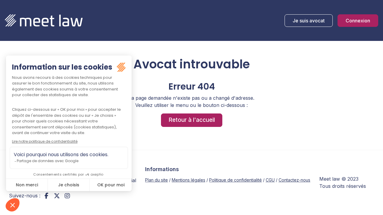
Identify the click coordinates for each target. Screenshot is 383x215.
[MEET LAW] (44, 20)
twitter (56, 195)
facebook (46, 195)
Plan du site (156, 179)
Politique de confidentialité (235, 179)
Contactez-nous (294, 179)
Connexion (358, 21)
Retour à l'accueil (191, 119)
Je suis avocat (309, 21)
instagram (67, 195)
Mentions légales (188, 179)
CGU (270, 179)
